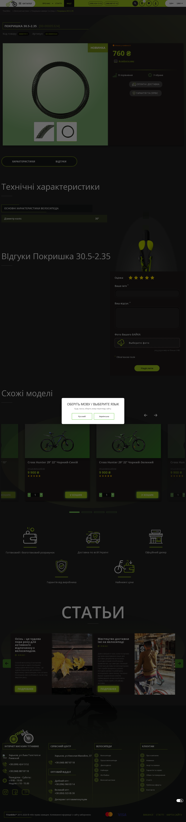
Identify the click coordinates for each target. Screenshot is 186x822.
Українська (104, 416)
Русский (82, 416)
